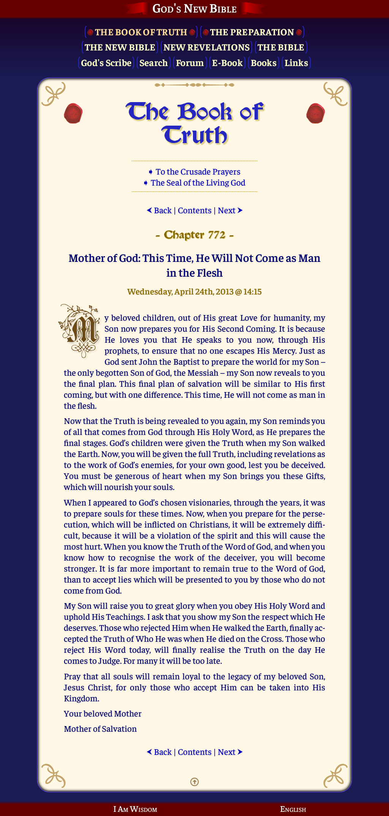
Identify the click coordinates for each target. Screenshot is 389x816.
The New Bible (120, 46)
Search (153, 62)
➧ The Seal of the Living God (194, 181)
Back (159, 209)
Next (230, 209)
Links (296, 62)
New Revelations (206, 46)
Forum (190, 62)
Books (264, 62)
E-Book (227, 62)
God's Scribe (106, 62)
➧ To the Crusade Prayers (194, 170)
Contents (195, 209)
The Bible (281, 46)
